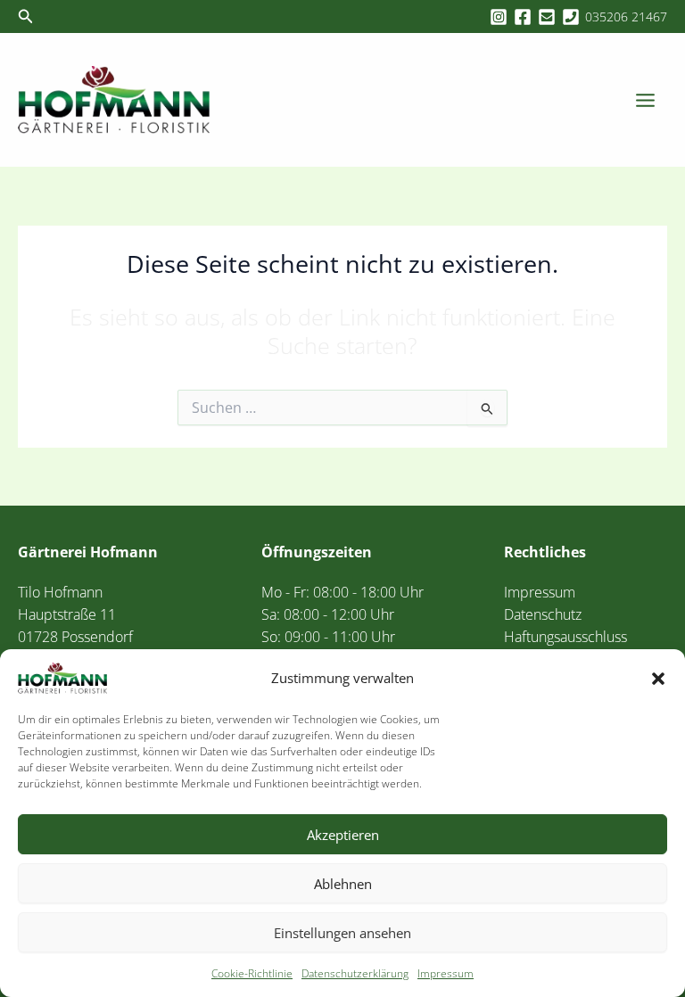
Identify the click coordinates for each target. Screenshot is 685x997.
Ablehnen (343, 884)
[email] (549, 17)
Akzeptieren (343, 835)
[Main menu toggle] (645, 100)
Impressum (445, 973)
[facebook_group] (525, 17)
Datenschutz (543, 614)
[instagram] (501, 17)
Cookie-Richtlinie (252, 973)
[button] (658, 679)
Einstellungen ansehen (342, 933)
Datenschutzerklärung (355, 973)
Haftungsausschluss (565, 636)
